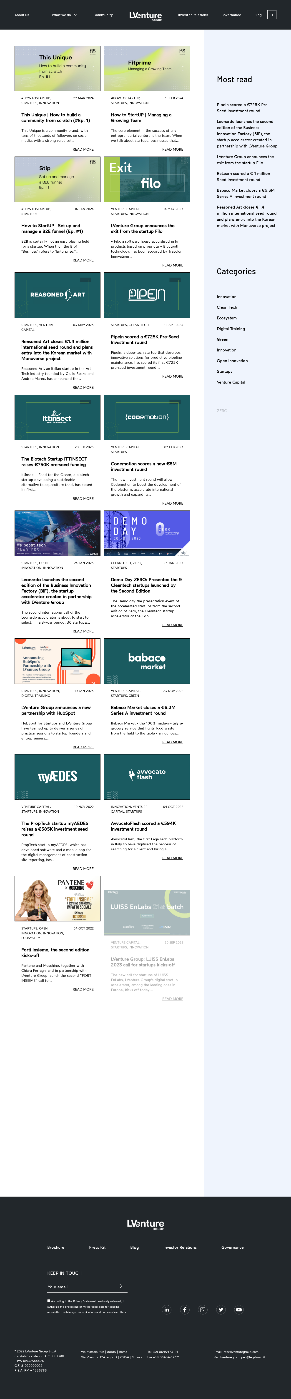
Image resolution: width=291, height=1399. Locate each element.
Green (222, 339)
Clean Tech (227, 307)
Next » (128, 1135)
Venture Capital (231, 381)
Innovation (226, 296)
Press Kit (97, 1247)
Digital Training (231, 328)
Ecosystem (227, 317)
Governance (231, 14)
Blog (258, 14)
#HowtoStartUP (231, 403)
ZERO (222, 392)
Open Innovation (232, 360)
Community (103, 14)
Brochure (55, 1247)
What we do (61, 14)
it (272, 15)
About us (22, 14)
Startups (224, 371)
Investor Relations (193, 14)
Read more (83, 149)
